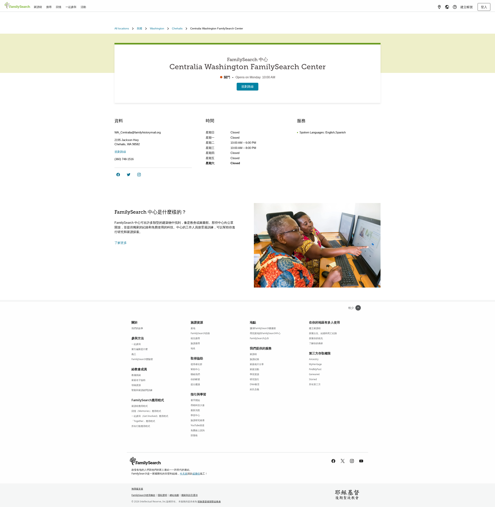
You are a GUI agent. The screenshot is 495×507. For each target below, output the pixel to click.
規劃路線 (247, 86)
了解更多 (120, 242)
